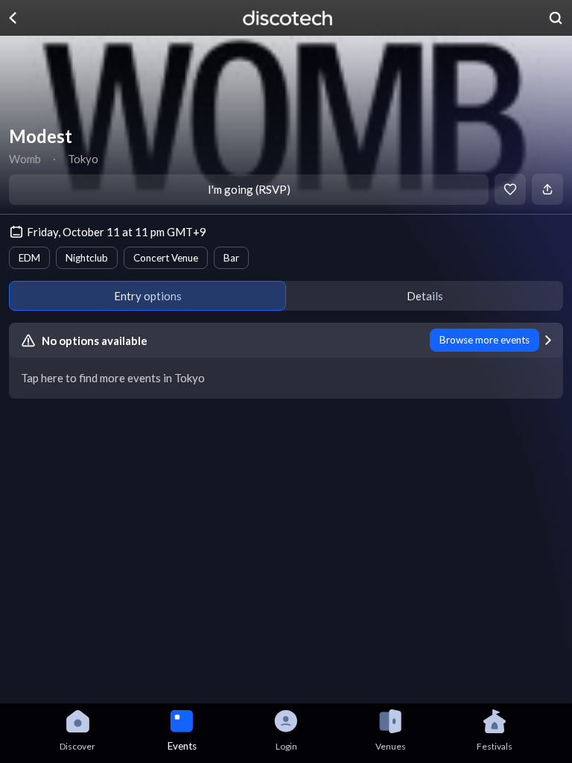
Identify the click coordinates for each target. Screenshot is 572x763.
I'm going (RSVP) (249, 189)
